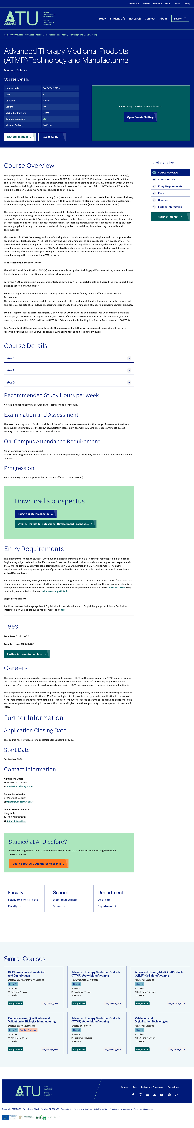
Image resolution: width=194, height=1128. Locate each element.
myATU (146, 3)
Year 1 (10, 358)
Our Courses (17, 34)
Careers (162, 200)
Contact (124, 1086)
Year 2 (11, 370)
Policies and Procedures (152, 1086)
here (63, 609)
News (177, 3)
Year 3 (11, 382)
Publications (173, 1086)
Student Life (117, 18)
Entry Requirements (170, 186)
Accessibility (66, 1108)
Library (186, 3)
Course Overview (168, 172)
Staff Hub (157, 3)
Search (178, 18)
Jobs (135, 1086)
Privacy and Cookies (83, 1108)
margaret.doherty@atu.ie (20, 801)
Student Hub (133, 3)
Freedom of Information (121, 1108)
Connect (150, 18)
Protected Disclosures (143, 1108)
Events (168, 3)
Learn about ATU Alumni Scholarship (37, 863)
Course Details (166, 179)
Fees (161, 193)
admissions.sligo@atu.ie (55, 591)
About (163, 18)
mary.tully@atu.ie (16, 820)
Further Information (170, 207)
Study (102, 18)
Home (7, 34)
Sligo (45, 118)
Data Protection (101, 1108)
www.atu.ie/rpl (117, 587)
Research (135, 18)
